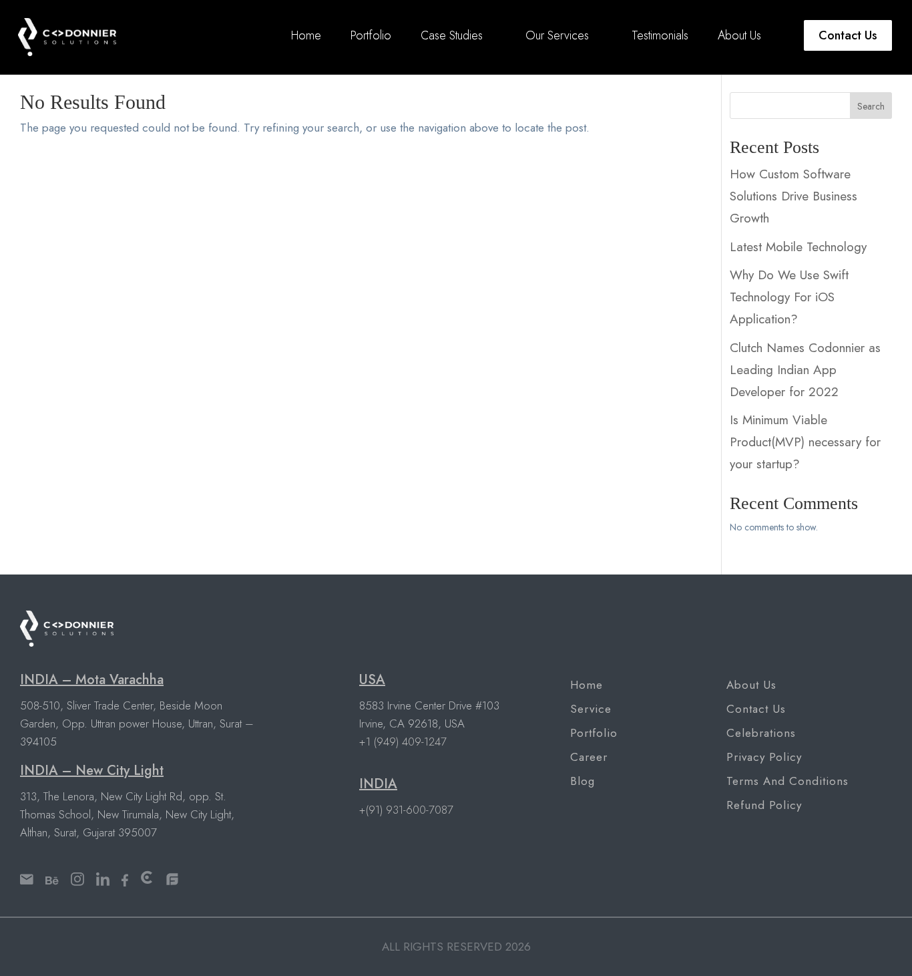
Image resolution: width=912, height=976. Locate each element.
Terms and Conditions (787, 781)
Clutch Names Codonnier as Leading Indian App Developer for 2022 (805, 370)
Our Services (557, 35)
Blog (582, 781)
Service (591, 709)
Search (871, 106)
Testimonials (660, 35)
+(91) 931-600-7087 (406, 810)
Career (589, 757)
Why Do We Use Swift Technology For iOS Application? (789, 297)
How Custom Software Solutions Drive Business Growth (793, 196)
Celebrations (761, 733)
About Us (739, 35)
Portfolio (371, 35)
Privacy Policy (764, 757)
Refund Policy (764, 805)
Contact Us (848, 35)
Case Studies (452, 35)
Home (306, 35)
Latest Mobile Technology (798, 247)
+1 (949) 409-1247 (403, 742)
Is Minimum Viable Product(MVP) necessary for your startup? (805, 442)
